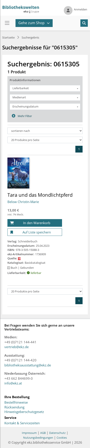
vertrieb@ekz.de (16, 347)
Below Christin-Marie (23, 202)
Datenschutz (57, 433)
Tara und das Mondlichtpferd (40, 194)
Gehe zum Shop (31, 22)
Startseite (8, 37)
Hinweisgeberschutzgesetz (24, 411)
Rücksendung (14, 407)
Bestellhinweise (16, 402)
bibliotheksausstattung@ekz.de (27, 365)
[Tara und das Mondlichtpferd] (18, 173)
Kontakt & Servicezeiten (22, 423)
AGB (43, 433)
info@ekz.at (13, 383)
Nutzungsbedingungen (38, 438)
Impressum (29, 433)
